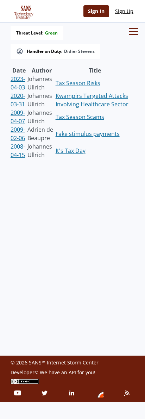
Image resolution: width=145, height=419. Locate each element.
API (72, 372)
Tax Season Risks (78, 83)
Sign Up (124, 11)
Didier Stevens (79, 51)
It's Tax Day (71, 151)
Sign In (96, 11)
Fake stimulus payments (88, 134)
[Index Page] (22, 11)
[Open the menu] (133, 31)
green (51, 33)
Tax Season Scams (80, 117)
